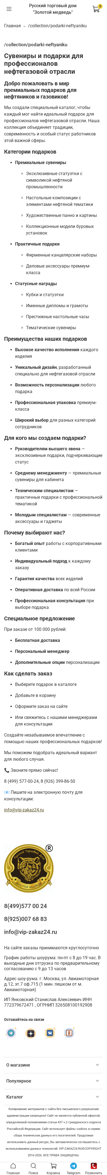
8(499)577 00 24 (25, 906)
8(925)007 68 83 (25, 919)
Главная (12, 25)
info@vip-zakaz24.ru (24, 810)
